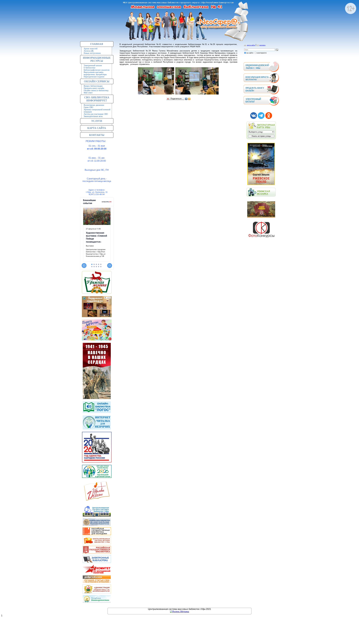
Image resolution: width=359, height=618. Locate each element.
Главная (96, 44)
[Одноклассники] (189, 99)
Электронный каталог (93, 65)
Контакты (96, 135)
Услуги (96, 120)
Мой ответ (88, 93)
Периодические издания (94, 77)
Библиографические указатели (97, 70)
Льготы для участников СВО (96, 114)
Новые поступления (92, 53)
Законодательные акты (93, 116)
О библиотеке (89, 68)
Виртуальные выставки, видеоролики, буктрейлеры (95, 73)
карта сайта (251, 45)
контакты (262, 45)
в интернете (262, 53)
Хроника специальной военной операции (97, 111)
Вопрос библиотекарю (93, 86)
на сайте (249, 53)
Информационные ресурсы (97, 59)
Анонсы (88, 51)
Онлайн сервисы (96, 81)
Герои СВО (88, 107)
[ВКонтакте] (186, 99)
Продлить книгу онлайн (94, 88)
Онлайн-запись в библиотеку (96, 90)
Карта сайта (96, 127)
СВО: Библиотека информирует (96, 99)
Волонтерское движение (94, 105)
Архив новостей (90, 49)
